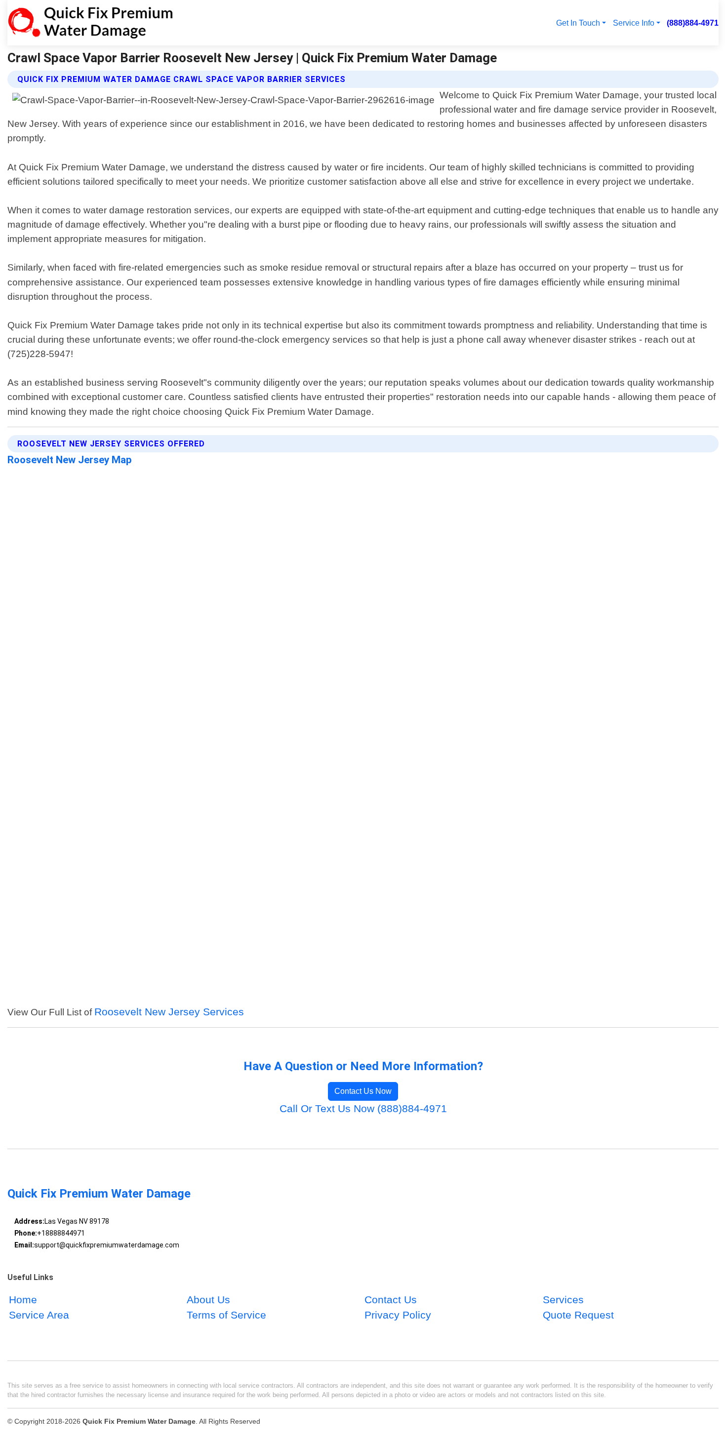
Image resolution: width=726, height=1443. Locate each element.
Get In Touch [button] (578, 22)
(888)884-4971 (693, 22)
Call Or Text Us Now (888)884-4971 (363, 1108)
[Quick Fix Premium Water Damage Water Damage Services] (90, 22)
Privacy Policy (397, 1315)
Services (563, 1299)
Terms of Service (226, 1315)
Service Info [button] (633, 22)
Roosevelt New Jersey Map (69, 460)
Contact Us (390, 1299)
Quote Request (578, 1315)
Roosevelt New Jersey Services (169, 1011)
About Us (208, 1299)
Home (23, 1299)
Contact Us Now (363, 1091)
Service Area (39, 1315)
